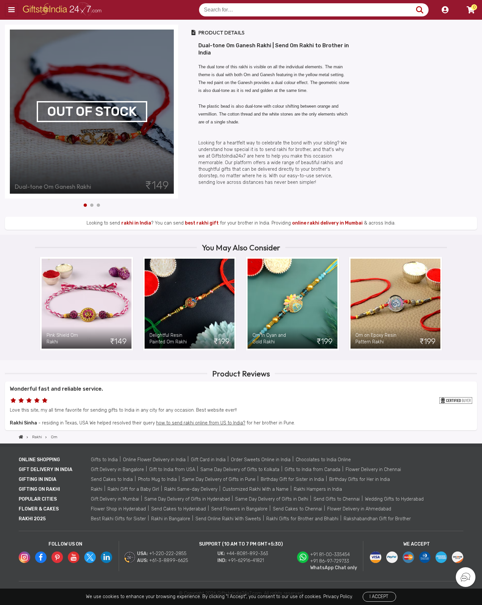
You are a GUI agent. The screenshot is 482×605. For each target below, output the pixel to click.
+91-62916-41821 (246, 560)
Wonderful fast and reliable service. (56, 389)
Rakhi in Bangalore (170, 519)
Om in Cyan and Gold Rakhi (269, 339)
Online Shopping (39, 460)
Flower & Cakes (39, 509)
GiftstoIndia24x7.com (63, 9)
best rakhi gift (202, 223)
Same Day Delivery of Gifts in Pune (218, 479)
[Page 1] (85, 205)
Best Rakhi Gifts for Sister (118, 519)
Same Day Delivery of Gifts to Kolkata (239, 469)
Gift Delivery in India (45, 469)
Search (420, 9)
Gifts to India (104, 460)
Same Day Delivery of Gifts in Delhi (271, 499)
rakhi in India (136, 223)
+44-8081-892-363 (247, 553)
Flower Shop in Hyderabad (118, 509)
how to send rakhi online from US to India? (200, 423)
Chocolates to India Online (323, 460)
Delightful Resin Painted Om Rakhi (168, 339)
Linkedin (106, 557)
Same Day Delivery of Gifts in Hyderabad (187, 499)
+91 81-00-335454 (330, 554)
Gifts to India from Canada (312, 469)
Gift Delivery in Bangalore (117, 469)
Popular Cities (38, 499)
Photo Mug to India (157, 479)
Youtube (73, 557)
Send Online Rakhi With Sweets (228, 519)
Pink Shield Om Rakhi (62, 339)
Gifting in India (37, 479)
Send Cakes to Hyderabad (178, 509)
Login (445, 9)
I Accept (379, 596)
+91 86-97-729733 (329, 561)
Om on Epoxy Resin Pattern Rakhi (375, 339)
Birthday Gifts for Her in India (359, 479)
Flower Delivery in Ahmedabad (359, 509)
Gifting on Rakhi (39, 489)
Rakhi (96, 489)
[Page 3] (98, 205)
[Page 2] (91, 205)
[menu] (11, 10)
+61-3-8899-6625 (168, 560)
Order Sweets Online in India (261, 460)
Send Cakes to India (112, 479)
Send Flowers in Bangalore (239, 509)
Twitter (90, 557)
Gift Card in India (208, 460)
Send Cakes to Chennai (297, 509)
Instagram (24, 557)
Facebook (41, 557)
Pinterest (57, 557)
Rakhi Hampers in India (318, 489)
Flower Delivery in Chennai (373, 469)
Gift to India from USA (172, 469)
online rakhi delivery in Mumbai (327, 223)
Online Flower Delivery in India (154, 460)
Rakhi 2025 (32, 519)
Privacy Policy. (338, 596)
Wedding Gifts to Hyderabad (394, 499)
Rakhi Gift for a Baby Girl (133, 489)
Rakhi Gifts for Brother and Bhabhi (302, 519)
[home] (21, 437)
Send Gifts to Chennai (336, 499)
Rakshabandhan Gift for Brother (377, 519)
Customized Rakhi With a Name (256, 489)
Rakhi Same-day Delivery (190, 489)
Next (174, 111)
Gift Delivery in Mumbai (115, 499)
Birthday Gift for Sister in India (292, 479)
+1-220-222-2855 (168, 553)
